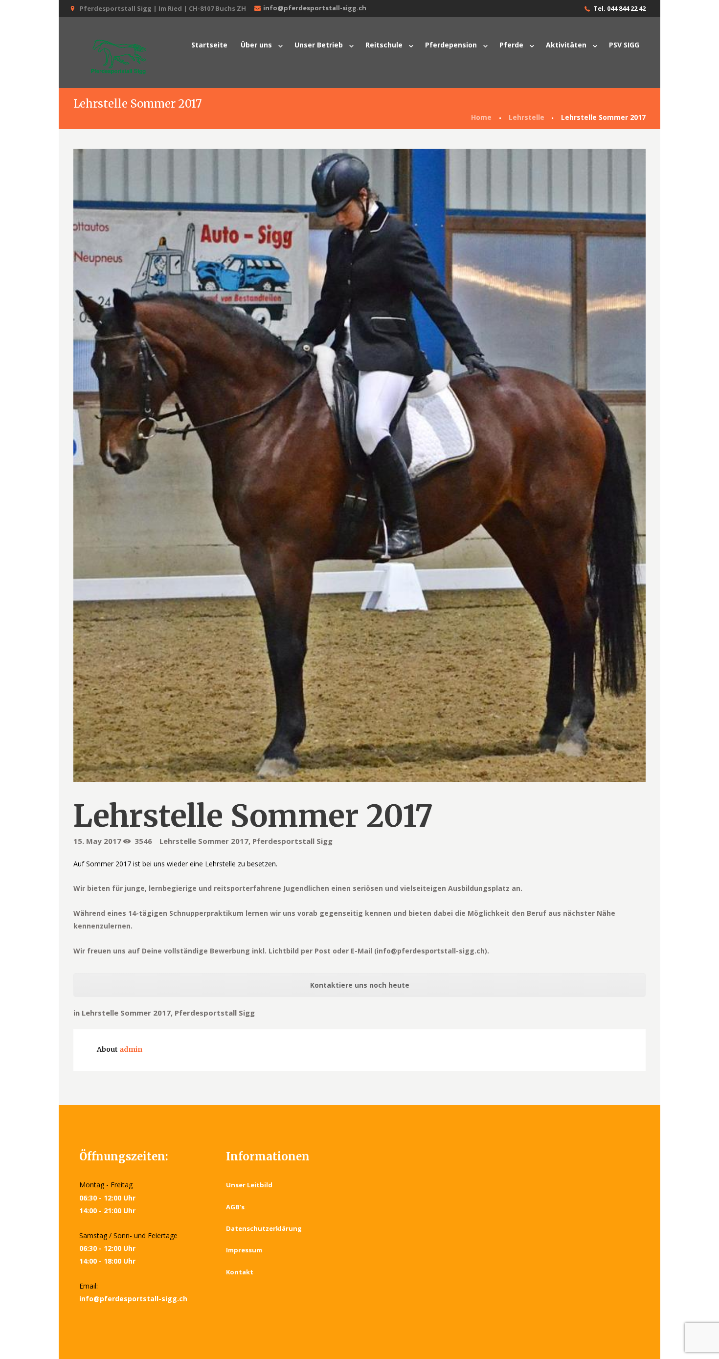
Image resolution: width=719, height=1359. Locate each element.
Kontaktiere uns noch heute (359, 985)
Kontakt (239, 1272)
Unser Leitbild (249, 1184)
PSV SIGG (624, 44)
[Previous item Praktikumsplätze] (216, 465)
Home (481, 117)
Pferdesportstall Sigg (292, 841)
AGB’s (235, 1206)
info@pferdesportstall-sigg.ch (314, 7)
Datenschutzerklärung (264, 1228)
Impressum (244, 1250)
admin (130, 1049)
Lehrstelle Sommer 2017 (203, 841)
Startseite (209, 44)
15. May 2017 (97, 841)
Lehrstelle (526, 117)
